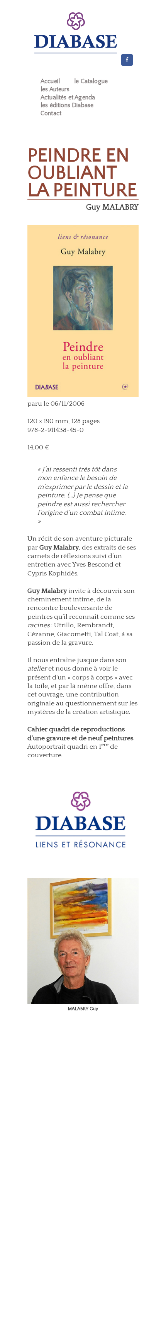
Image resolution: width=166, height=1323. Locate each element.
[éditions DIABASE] (75, 33)
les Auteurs (55, 89)
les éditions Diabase (67, 105)
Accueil (50, 81)
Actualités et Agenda (68, 97)
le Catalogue (91, 81)
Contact (51, 113)
